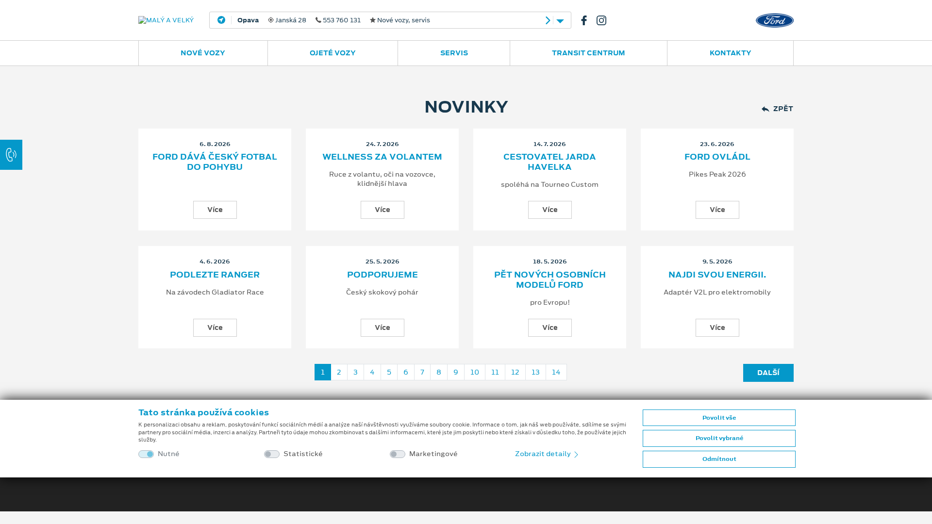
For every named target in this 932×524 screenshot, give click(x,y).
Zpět (783, 109)
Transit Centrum (588, 53)
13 (536, 372)
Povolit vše (719, 418)
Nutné (169, 453)
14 (556, 372)
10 (474, 372)
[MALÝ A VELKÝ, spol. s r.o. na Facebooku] (588, 20)
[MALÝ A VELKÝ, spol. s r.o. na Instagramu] (605, 20)
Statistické (303, 453)
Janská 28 (333, 20)
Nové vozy (203, 53)
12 (515, 372)
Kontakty (730, 53)
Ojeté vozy (333, 53)
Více (215, 209)
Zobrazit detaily (543, 453)
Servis (454, 53)
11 (495, 372)
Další (768, 372)
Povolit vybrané (719, 438)
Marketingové (433, 453)
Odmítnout (719, 459)
